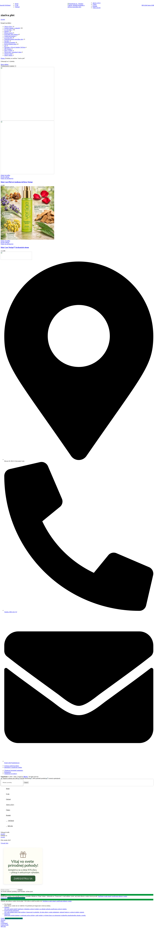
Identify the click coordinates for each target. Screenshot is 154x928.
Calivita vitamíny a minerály (12, 28)
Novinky (6, 41)
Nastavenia (4, 898)
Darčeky (6, 31)
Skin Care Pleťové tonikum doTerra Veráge (17, 182)
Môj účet (10, 826)
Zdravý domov (8, 55)
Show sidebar (4, 64)
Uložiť (3, 918)
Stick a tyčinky (8, 50)
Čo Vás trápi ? (8, 29)
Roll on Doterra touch (10, 44)
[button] (5, 175)
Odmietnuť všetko (12, 898)
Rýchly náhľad (5, 177)
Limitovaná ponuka (9, 36)
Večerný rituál (8, 53)
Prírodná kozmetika (9, 42)
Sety (5, 45)
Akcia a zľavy (8, 26)
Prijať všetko (21, 898)
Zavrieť (3, 19)
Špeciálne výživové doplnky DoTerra (14, 47)
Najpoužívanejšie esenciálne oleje (13, 39)
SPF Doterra (7, 49)
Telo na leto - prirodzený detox (13, 52)
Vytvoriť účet (4, 843)
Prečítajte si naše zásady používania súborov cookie (112, 896)
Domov (3, 58)
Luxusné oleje (8, 37)
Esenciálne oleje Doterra (11, 34)
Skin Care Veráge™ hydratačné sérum (15, 247)
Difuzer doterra (8, 33)
